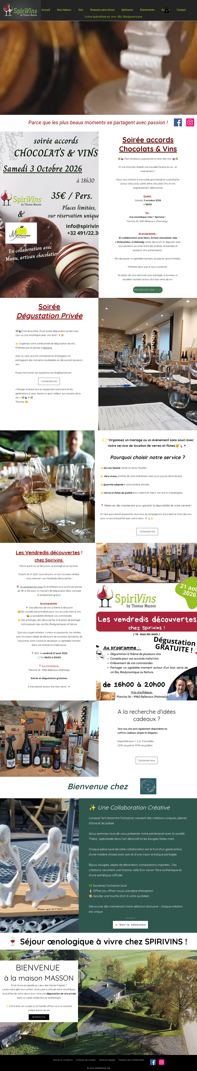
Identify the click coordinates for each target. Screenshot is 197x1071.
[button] (166, 10)
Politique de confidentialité (131, 1060)
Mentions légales (107, 1060)
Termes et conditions (63, 1060)
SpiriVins (47, 347)
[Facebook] (178, 122)
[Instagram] (190, 122)
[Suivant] (193, 126)
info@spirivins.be (62, 372)
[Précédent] (3, 126)
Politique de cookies (85, 1060)
